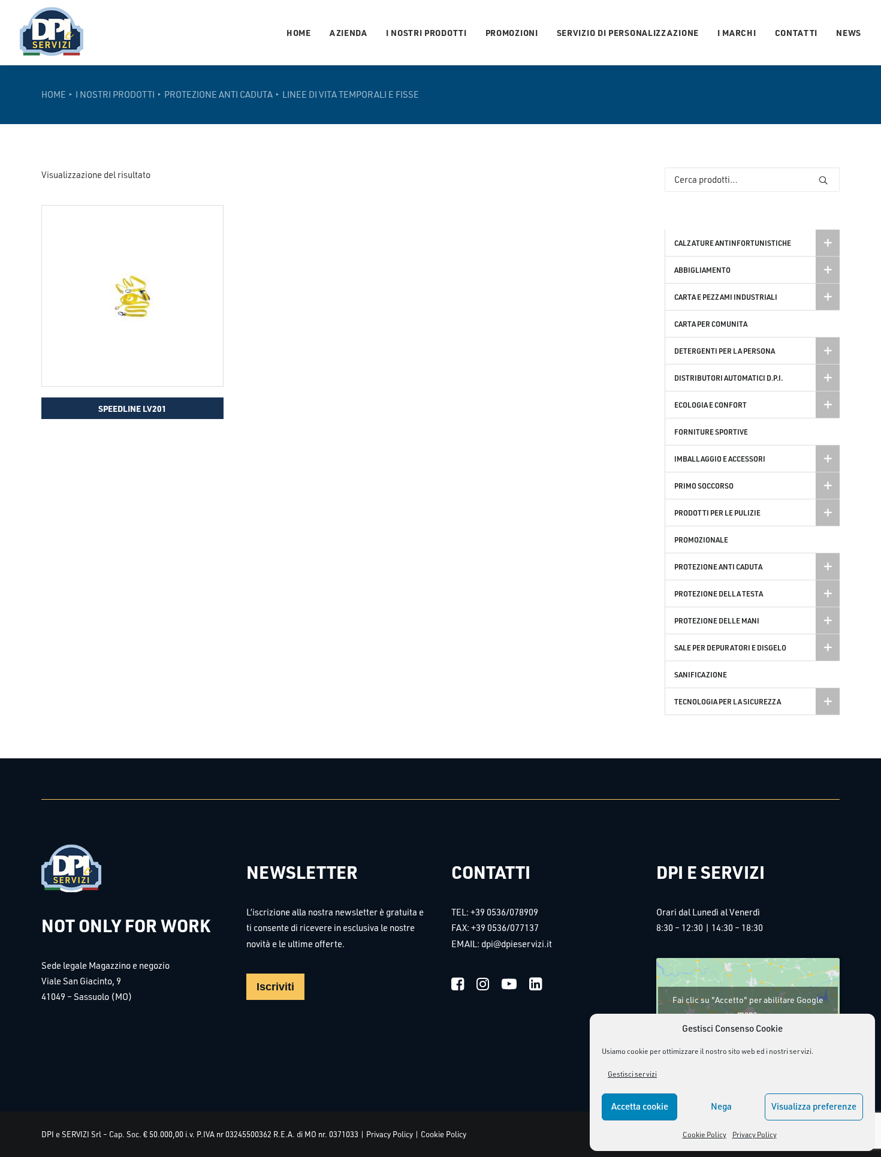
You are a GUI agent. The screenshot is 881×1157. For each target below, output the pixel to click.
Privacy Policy (754, 1134)
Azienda (348, 32)
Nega (721, 1106)
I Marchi (736, 32)
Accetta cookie (639, 1106)
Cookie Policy (704, 1134)
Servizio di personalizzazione (628, 32)
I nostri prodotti (426, 32)
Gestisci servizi (632, 1073)
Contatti (796, 32)
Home (298, 32)
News (848, 32)
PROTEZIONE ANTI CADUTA (218, 94)
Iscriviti (275, 987)
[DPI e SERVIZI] (51, 32)
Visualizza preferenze (813, 1106)
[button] (132, 296)
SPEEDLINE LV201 (132, 408)
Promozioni (511, 32)
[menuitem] (302, 32)
